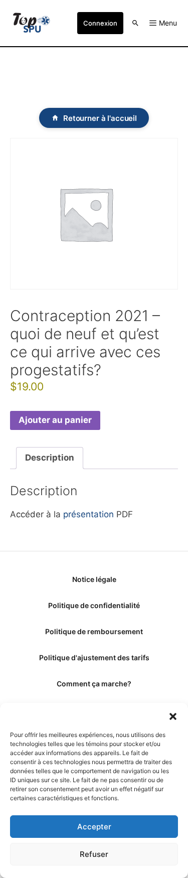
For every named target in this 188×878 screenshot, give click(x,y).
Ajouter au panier (55, 420)
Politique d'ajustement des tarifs (94, 657)
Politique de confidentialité (94, 605)
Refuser (94, 854)
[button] (173, 715)
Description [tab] (49, 458)
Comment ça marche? (94, 683)
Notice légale (94, 579)
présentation (88, 514)
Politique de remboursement (94, 631)
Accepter (94, 826)
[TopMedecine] (31, 23)
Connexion (100, 23)
